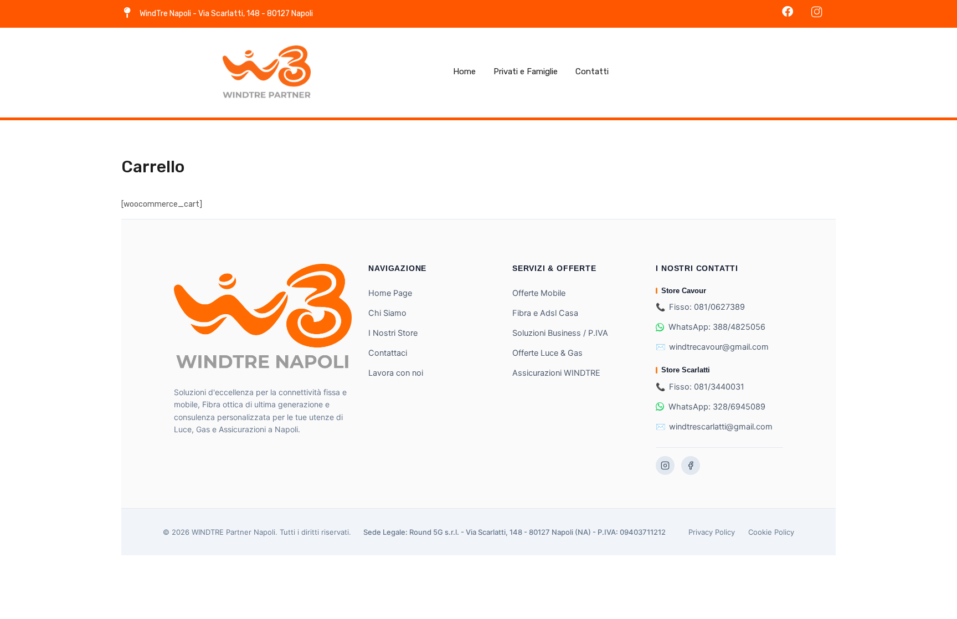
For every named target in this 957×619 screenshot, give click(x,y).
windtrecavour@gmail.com (719, 347)
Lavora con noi (395, 373)
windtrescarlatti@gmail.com (721, 427)
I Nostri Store (393, 333)
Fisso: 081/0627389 (707, 307)
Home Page (390, 293)
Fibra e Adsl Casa (545, 313)
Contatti (592, 71)
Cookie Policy (771, 532)
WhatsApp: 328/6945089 (716, 407)
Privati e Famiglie (525, 71)
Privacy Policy (711, 532)
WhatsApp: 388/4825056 (716, 327)
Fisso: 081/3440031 (706, 387)
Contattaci (387, 353)
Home (464, 71)
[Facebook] (690, 465)
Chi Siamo (387, 313)
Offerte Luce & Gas (547, 353)
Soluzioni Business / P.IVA (560, 333)
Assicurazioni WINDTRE (556, 373)
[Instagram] (665, 465)
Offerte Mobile (538, 293)
